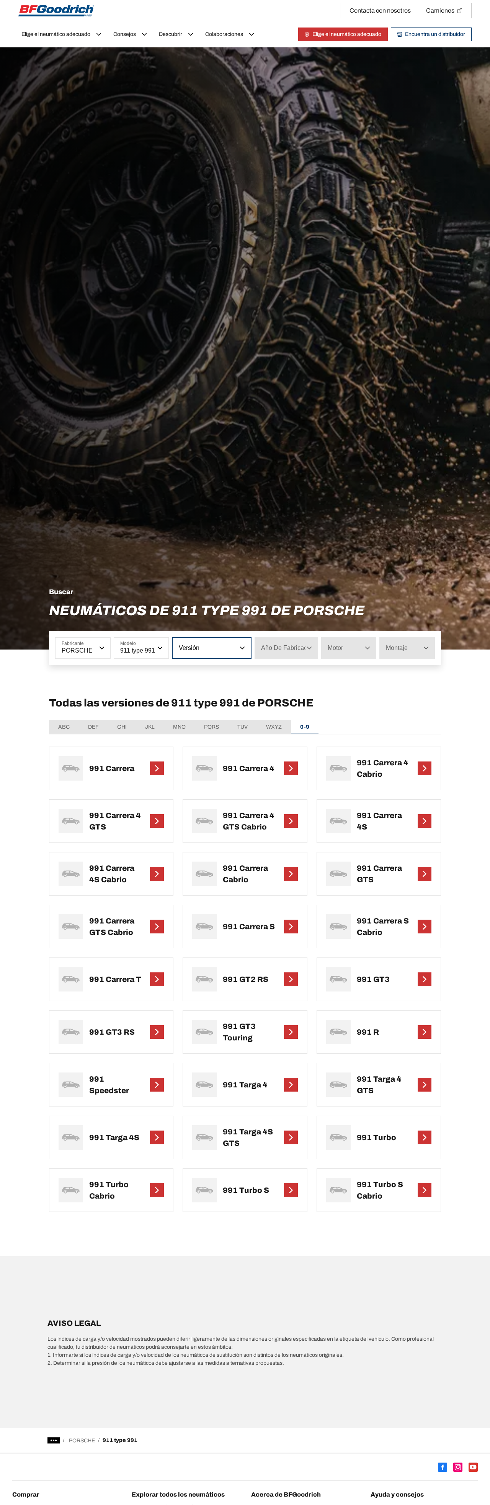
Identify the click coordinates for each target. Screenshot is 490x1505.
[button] (101, 648)
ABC (64, 727)
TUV (242, 727)
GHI (122, 727)
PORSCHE (82, 1440)
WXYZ (274, 727)
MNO (179, 727)
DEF (93, 727)
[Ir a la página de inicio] (56, 11)
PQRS (211, 727)
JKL (150, 727)
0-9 (304, 727)
